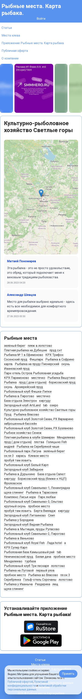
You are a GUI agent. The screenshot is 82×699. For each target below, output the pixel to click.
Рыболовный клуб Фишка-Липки (27, 391)
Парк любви (46, 497)
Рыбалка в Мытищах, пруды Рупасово (31, 529)
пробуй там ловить (17, 460)
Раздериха (42, 584)
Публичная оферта (15, 51)
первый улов (45, 570)
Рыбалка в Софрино (59, 359)
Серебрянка (12, 579)
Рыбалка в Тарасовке (41, 492)
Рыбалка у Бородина (19, 520)
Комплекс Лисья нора (20, 497)
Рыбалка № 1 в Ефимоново (23, 355)
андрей (9, 446)
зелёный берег (14, 345)
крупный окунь (15, 506)
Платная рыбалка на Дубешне (25, 350)
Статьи (7, 28)
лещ (55, 584)
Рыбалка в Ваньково (19, 538)
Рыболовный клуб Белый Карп (26, 465)
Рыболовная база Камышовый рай (29, 552)
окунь (65, 364)
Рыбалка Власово (26, 414)
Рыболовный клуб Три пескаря (26, 566)
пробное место (39, 506)
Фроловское (13, 483)
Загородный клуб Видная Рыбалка (28, 524)
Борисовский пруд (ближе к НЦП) (42, 479)
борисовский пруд (62, 382)
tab (45, 405)
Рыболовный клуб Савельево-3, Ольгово (33, 501)
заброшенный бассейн (20, 423)
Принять (68, 673)
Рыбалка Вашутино (61, 378)
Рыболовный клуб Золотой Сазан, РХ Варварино (38, 419)
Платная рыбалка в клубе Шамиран (29, 437)
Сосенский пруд (15, 359)
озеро (54, 405)
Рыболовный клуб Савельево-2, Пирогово (34, 534)
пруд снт (55, 350)
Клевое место (38, 456)
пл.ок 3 (65, 575)
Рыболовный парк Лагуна (22, 451)
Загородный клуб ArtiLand (22, 405)
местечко (38, 378)
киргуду (45, 401)
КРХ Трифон (54, 355)
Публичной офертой (20, 681)
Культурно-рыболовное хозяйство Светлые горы (40, 410)
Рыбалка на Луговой (19, 570)
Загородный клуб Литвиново (25, 515)
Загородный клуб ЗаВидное (23, 469)
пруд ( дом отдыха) (33, 382)
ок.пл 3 (9, 456)
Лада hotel (54, 543)
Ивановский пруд (17, 368)
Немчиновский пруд (18, 557)
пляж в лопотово (40, 345)
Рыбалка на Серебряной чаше (38, 446)
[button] (41, 193)
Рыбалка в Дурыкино (19, 474)
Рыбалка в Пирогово (19, 396)
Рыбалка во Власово (43, 575)
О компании (10, 58)
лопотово (58, 566)
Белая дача (43, 557)
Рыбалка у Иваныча (18, 584)
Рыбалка (10, 382)
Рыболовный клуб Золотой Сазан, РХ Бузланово (38, 428)
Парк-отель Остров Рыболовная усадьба (33, 373)
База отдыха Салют (51, 474)
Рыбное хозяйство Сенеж (23, 433)
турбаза (30, 561)
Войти (41, 18)
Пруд (7, 414)
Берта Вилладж (45, 511)
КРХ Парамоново (16, 378)
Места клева (11, 35)
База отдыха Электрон (20, 401)
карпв (8, 364)
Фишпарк (36, 359)
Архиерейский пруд (29, 387)
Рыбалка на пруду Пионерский (37, 364)
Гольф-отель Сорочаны (39, 579)
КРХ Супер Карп (15, 547)
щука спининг (14, 492)
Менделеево (66, 437)
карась (21, 456)
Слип (51, 515)
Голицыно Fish (56, 442)
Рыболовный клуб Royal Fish (24, 543)
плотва (39, 442)
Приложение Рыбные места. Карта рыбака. (33, 43)
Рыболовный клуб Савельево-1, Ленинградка (37, 488)
